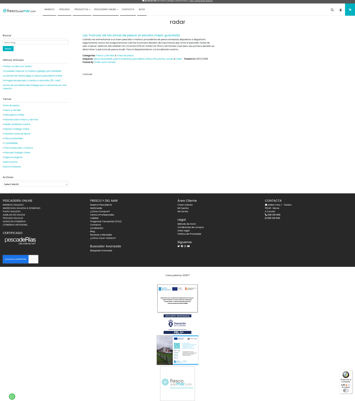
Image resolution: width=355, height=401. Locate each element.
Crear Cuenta (185, 204)
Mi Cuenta (183, 208)
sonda (170, 58)
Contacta (95, 224)
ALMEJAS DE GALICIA (14, 214)
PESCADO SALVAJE (13, 218)
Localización (96, 228)
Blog (92, 231)
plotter (162, 58)
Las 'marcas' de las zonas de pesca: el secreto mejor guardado (131, 35)
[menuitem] (49, 9)
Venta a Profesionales (102, 214)
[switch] (346, 390)
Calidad (94, 218)
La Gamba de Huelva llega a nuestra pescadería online (32, 75)
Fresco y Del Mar (105, 55)
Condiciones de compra (191, 227)
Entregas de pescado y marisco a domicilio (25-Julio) (32, 80)
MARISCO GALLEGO (13, 204)
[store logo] (18, 10)
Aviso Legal (183, 230)
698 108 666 (273, 214)
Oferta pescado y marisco (18, 147)
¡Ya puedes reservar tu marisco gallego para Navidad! (32, 71)
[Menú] (350, 371)
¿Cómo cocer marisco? (103, 238)
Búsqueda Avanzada (101, 250)
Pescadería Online (14, 114)
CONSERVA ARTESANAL (15, 224)
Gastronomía (10, 162)
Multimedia (96, 208)
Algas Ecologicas (13, 157)
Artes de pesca (125, 55)
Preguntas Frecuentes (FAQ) (106, 221)
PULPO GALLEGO (12, 211)
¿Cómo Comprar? (100, 211)
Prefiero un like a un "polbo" (17, 66)
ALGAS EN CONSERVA (14, 221)
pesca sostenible (103, 58)
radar (179, 58)
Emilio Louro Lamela (105, 62)
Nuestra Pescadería (101, 204)
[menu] (177, 9)
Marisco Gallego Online (16, 129)
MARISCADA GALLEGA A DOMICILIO (21, 208)
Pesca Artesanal (12, 166)
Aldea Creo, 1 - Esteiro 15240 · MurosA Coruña (278, 208)
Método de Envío (187, 224)
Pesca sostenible (13, 138)
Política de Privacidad (189, 233)
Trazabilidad (11, 143)
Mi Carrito (183, 211)
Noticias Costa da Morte (17, 133)
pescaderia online (141, 58)
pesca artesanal (122, 58)
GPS (154, 58)
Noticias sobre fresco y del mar (21, 119)
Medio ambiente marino (17, 124)
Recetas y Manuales (101, 234)
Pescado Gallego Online (17, 152)
